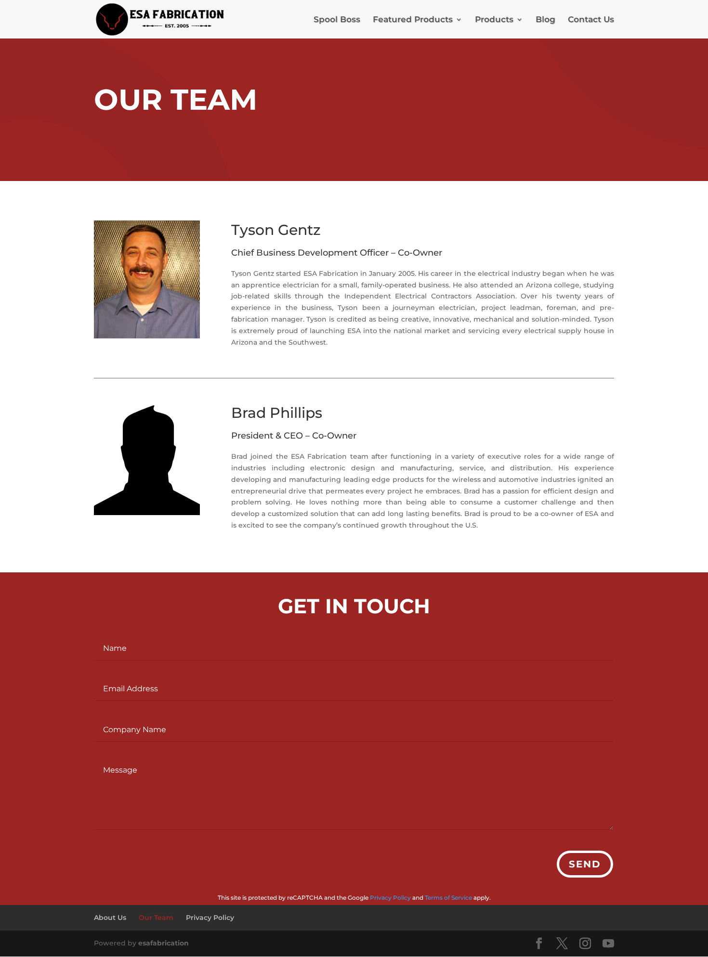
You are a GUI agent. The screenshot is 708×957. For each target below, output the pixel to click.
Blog (545, 20)
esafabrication (163, 943)
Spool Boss (337, 20)
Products (494, 20)
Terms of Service (448, 897)
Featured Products (413, 20)
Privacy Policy (390, 897)
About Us (110, 917)
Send (585, 864)
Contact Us (591, 20)
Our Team (156, 917)
